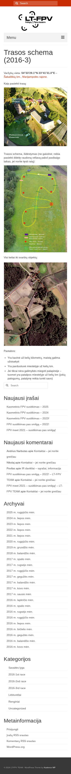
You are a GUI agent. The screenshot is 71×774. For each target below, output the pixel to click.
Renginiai (14, 701)
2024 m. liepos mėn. (19, 518)
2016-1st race (17, 674)
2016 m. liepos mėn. (19, 623)
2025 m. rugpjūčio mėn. (21, 512)
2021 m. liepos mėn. (19, 535)
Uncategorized (17, 708)
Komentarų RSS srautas (21, 741)
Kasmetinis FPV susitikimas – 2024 (27, 412)
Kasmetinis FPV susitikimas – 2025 (27, 406)
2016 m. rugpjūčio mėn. (21, 617)
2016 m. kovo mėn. (18, 646)
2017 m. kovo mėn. (18, 588)
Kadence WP (49, 767)
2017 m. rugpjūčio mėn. (21, 570)
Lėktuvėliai (15, 694)
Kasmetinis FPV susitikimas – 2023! (28, 418)
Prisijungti (12, 729)
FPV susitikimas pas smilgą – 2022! (28, 424)
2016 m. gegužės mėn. (20, 635)
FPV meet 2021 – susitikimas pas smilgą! (31, 430)
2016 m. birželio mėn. (20, 629)
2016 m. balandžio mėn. (21, 640)
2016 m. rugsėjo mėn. (20, 611)
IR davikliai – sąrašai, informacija (41, 468)
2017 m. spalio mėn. (19, 559)
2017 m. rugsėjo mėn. (20, 564)
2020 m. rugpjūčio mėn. (21, 541)
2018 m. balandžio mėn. (21, 553)
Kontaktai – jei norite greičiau (38, 462)
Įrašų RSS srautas (17, 735)
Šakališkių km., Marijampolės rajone (25, 76)
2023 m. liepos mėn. (19, 523)
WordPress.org (16, 746)
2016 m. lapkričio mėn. (20, 599)
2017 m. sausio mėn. (19, 594)
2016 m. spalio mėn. (19, 605)
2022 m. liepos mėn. (19, 529)
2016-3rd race (17, 688)
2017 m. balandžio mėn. (21, 582)
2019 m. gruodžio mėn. (20, 547)
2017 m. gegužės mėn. (20, 576)
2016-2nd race (17, 681)
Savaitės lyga (16, 667)
